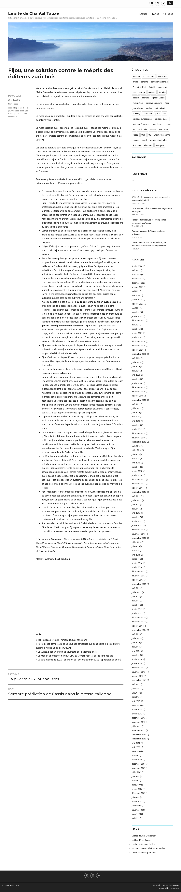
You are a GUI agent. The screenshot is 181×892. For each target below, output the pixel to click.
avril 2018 (136, 463)
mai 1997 (136, 818)
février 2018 (137, 471)
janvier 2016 (137, 567)
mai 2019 (136, 417)
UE (149, 135)
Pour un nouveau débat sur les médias (148, 848)
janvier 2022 (137, 316)
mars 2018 (136, 467)
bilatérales (162, 76)
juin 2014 (136, 642)
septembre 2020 (139, 354)
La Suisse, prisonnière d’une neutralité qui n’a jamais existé (68, 651)
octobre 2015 (138, 580)
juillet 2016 (137, 542)
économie (137, 145)
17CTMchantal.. (14, 96)
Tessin (135, 135)
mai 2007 (136, 780)
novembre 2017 (139, 484)
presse (17, 114)
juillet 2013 (137, 688)
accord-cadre (149, 76)
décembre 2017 (139, 479)
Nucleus (156, 885)
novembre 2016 (139, 534)
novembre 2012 (139, 722)
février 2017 (137, 521)
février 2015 (137, 609)
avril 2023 (136, 295)
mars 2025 (136, 274)
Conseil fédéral (139, 87)
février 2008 (137, 760)
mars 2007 (136, 785)
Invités (155, 14)
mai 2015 (136, 601)
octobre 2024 (138, 279)
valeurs (136, 140)
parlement (147, 113)
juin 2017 (136, 504)
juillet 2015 (137, 592)
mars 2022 (136, 312)
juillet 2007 (137, 772)
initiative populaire (154, 103)
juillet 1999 (137, 806)
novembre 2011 (139, 730)
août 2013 (136, 684)
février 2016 (137, 563)
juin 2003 (136, 797)
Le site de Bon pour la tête (143, 844)
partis (157, 113)
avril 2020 (136, 375)
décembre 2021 (139, 320)
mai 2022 (136, 308)
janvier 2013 (137, 714)
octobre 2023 (138, 287)
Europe (142, 92)
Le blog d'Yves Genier (141, 840)
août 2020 (136, 358)
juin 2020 (136, 366)
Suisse (153, 129)
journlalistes (13, 111)
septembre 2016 (139, 538)
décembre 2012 (139, 718)
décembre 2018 (139, 433)
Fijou (25, 108)
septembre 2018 (139, 442)
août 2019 (136, 404)
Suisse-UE (163, 129)
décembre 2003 (139, 793)
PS (134, 129)
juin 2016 (136, 546)
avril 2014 (136, 651)
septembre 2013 (139, 680)
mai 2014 (136, 647)
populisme (157, 124)
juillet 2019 (137, 408)
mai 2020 (136, 371)
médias (149, 108)
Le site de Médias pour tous (144, 852)
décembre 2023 (139, 283)
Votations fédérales (158, 140)
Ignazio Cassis (158, 98)
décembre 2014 (139, 617)
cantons (144, 82)
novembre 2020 (139, 346)
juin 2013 (136, 693)
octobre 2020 (138, 350)
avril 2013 (136, 701)
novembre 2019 (139, 392)
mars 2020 (136, 379)
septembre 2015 (139, 584)
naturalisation (161, 108)
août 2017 (136, 496)
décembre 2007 (139, 764)
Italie (167, 103)
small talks (142, 129)
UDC (143, 135)
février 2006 (137, 789)
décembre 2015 (139, 571)
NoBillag (136, 113)
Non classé (13, 104)
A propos (168, 14)
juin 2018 (136, 454)
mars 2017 (136, 517)
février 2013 (137, 709)
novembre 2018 (139, 438)
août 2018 (136, 446)
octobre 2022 (138, 304)
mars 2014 (136, 655)
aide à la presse (15, 108)
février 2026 (137, 266)
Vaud (144, 140)
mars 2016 (136, 559)
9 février (136, 76)
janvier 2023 (137, 299)
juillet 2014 (137, 638)
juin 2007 (136, 776)
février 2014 (137, 659)
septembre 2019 (139, 400)
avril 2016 (136, 555)
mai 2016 (136, 550)
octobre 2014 (138, 626)
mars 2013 (136, 705)
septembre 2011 (139, 735)
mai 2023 (136, 291)
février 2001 (137, 801)
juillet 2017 (137, 500)
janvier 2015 (137, 613)
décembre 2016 (139, 530)
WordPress (174, 888)
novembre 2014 (139, 622)
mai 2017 (136, 509)
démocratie (163, 87)
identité (145, 98)
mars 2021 (136, 329)
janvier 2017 (137, 525)
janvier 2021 (137, 337)
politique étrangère (141, 124)
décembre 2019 (139, 387)
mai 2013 (136, 697)
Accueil (143, 14)
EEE (134, 92)
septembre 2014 (139, 630)
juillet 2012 (137, 726)
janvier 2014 (137, 663)
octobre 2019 (138, 396)
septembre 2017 (139, 492)
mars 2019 (136, 425)
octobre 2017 (138, 488)
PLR (164, 113)
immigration (138, 103)
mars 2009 (136, 751)
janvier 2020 (137, 383)
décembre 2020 (139, 341)
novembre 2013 (139, 672)
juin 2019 (136, 412)
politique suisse (162, 119)
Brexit (135, 82)
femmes (152, 92)
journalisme (138, 108)
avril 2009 (136, 747)
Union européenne (162, 135)
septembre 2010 (139, 739)
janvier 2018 (137, 475)
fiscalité (162, 92)
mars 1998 (136, 814)
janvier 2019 (137, 429)
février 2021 (137, 333)
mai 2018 (136, 459)
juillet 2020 (137, 362)
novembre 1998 (139, 810)
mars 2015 (136, 605)
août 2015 (136, 588)
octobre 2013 (138, 676)
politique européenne (142, 119)
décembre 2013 (139, 668)
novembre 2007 (139, 768)
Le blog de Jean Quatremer (144, 836)
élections (148, 145)
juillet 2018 (137, 450)
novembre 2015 (139, 576)
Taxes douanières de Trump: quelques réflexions (62, 640)
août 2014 (136, 634)
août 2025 (136, 270)
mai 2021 (136, 325)
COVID (152, 87)
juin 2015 (136, 597)
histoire (136, 98)
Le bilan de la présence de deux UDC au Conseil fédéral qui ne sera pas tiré (75, 655)
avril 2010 (136, 743)
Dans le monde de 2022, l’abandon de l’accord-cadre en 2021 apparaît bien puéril (79, 659)
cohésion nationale (159, 82)
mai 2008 (136, 755)
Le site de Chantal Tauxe (33, 13)
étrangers (160, 145)
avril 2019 (136, 421)
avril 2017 (136, 513)
